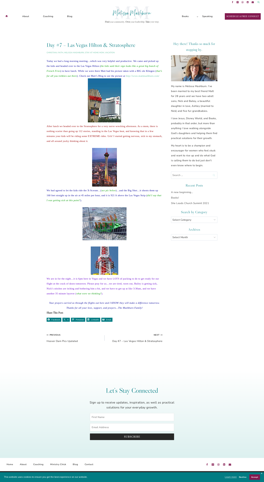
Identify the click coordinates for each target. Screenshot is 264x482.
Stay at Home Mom (94, 52)
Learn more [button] (231, 477)
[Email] (253, 2)
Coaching (48, 16)
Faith (60, 52)
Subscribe (132, 436)
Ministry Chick (58, 464)
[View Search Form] (258, 2)
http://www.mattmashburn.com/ (143, 76)
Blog (69, 16)
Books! (175, 197)
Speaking (207, 16)
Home (10, 464)
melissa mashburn (74, 52)
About (25, 16)
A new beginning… (182, 192)
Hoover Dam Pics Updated (62, 338)
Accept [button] (254, 477)
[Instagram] (237, 2)
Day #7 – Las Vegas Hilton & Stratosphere (137, 338)
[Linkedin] (247, 2)
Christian (52, 52)
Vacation (110, 52)
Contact (89, 464)
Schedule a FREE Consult (242, 16)
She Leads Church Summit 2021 (190, 203)
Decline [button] (243, 477)
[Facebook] (232, 2)
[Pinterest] (242, 2)
